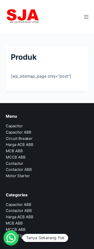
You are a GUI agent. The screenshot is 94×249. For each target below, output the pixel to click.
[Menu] (86, 17)
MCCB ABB (16, 157)
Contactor (14, 163)
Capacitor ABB (18, 132)
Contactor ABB (19, 169)
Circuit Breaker (19, 138)
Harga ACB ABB (19, 144)
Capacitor (14, 125)
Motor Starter (18, 175)
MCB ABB (14, 150)
